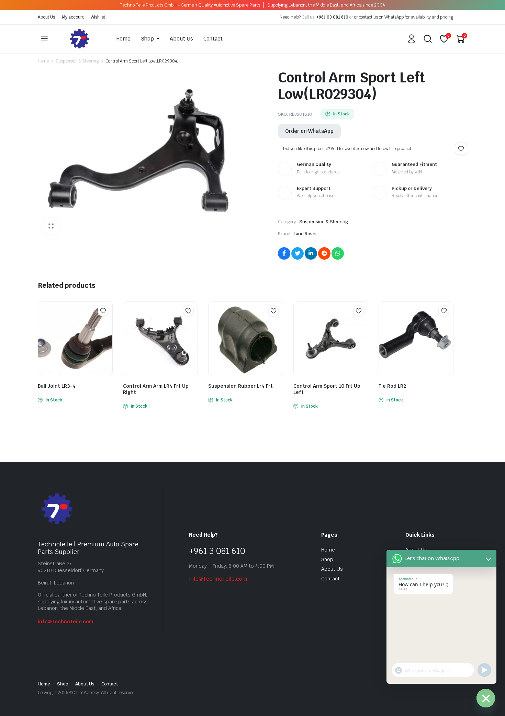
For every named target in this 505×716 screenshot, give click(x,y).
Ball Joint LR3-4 (57, 386)
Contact (213, 38)
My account (73, 17)
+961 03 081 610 (332, 17)
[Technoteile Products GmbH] (79, 39)
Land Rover (305, 234)
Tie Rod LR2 (392, 386)
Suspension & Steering (77, 61)
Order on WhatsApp (309, 131)
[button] (50, 226)
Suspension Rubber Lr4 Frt (240, 386)
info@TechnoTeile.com (65, 621)
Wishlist (98, 17)
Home (123, 38)
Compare (106, 324)
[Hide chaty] (485, 698)
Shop (147, 38)
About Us (46, 17)
